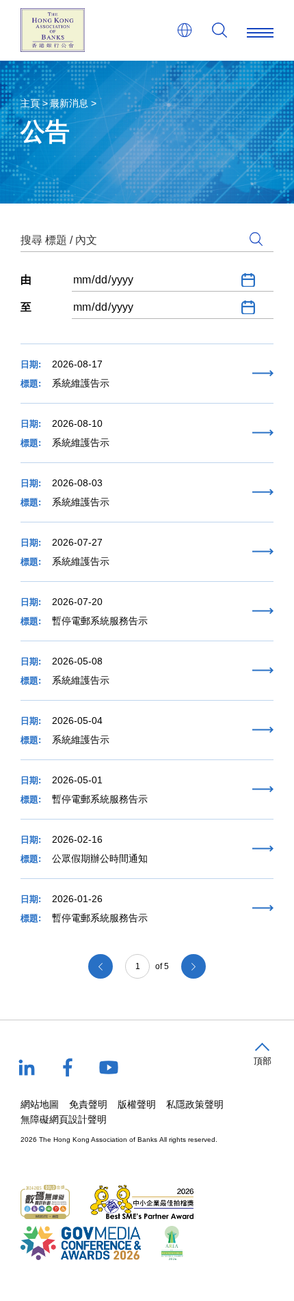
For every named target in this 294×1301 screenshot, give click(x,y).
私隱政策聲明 (195, 1104)
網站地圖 (40, 1104)
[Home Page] (53, 30)
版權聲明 (137, 1104)
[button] (262, 1055)
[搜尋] (219, 30)
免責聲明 (88, 1104)
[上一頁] (100, 966)
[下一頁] (193, 966)
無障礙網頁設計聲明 (64, 1119)
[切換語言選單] (184, 30)
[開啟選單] (260, 30)
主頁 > (34, 103)
